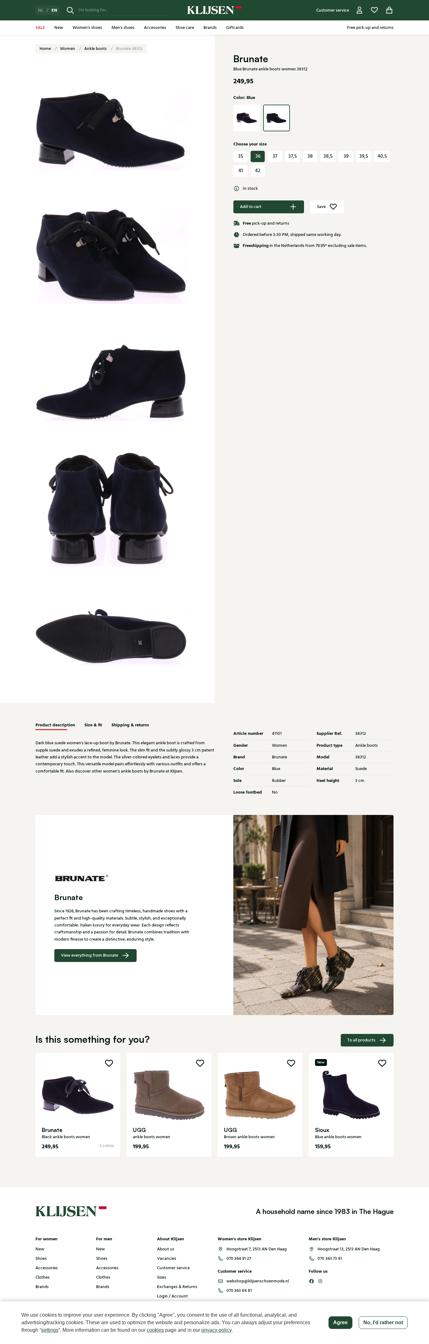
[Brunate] (125, 877)
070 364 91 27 (238, 1258)
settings (49, 1330)
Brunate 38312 (129, 49)
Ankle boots (96, 49)
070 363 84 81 (239, 1290)
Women (68, 49)
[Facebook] (311, 1281)
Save (321, 207)
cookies (155, 1330)
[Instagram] (320, 1281)
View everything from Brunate (89, 955)
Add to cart (250, 207)
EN (54, 10)
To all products (361, 1040)
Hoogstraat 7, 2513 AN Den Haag (256, 1249)
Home (46, 49)
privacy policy (216, 1330)
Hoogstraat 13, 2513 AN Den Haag (349, 1249)
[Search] (70, 10)
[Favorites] (374, 10)
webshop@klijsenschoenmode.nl (257, 1281)
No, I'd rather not (383, 1322)
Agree (340, 1322)
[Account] (359, 10)
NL (40, 10)
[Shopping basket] (389, 10)
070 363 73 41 (330, 1258)
